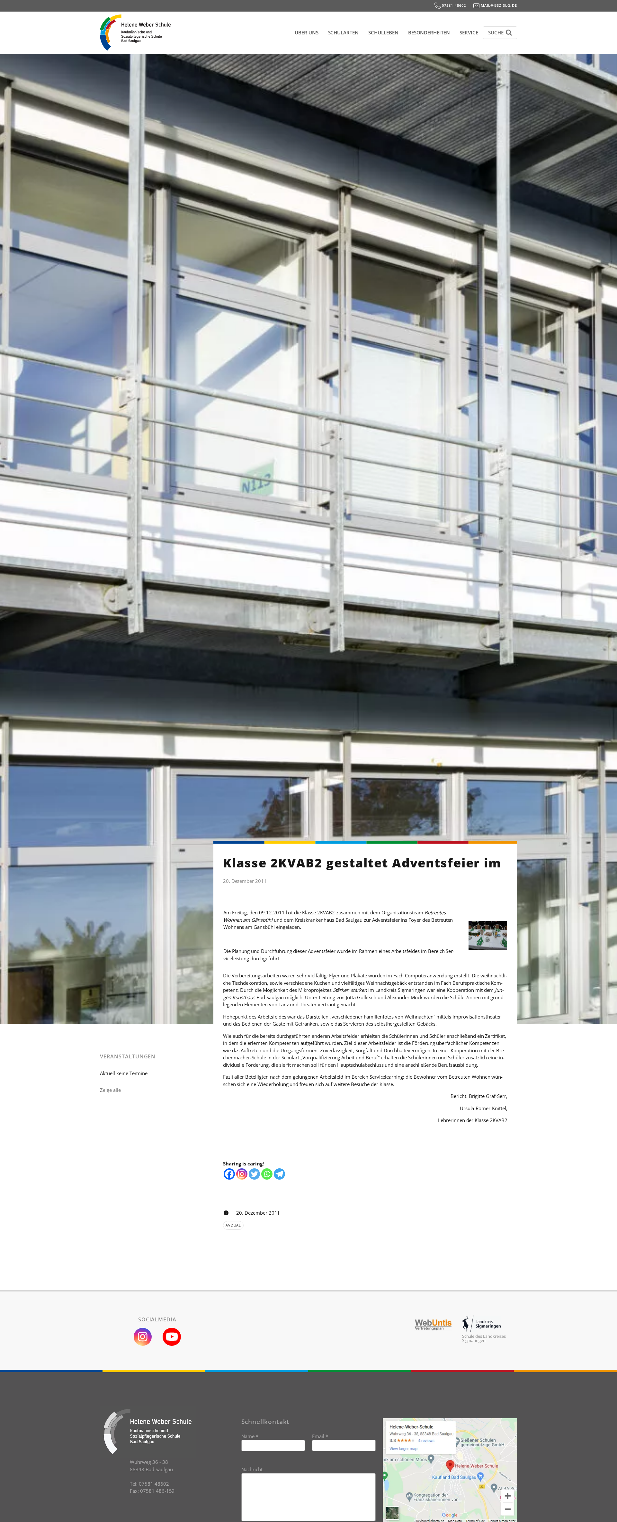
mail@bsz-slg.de (498, 5)
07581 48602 (453, 5)
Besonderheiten (429, 32)
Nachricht (252, 1469)
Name (249, 1436)
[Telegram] (279, 1174)
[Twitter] (254, 1174)
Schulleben (383, 32)
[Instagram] (241, 1174)
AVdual (233, 1225)
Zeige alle (110, 1090)
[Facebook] (229, 1174)
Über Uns (306, 32)
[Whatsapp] (267, 1174)
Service (469, 32)
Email (320, 1436)
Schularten (343, 32)
